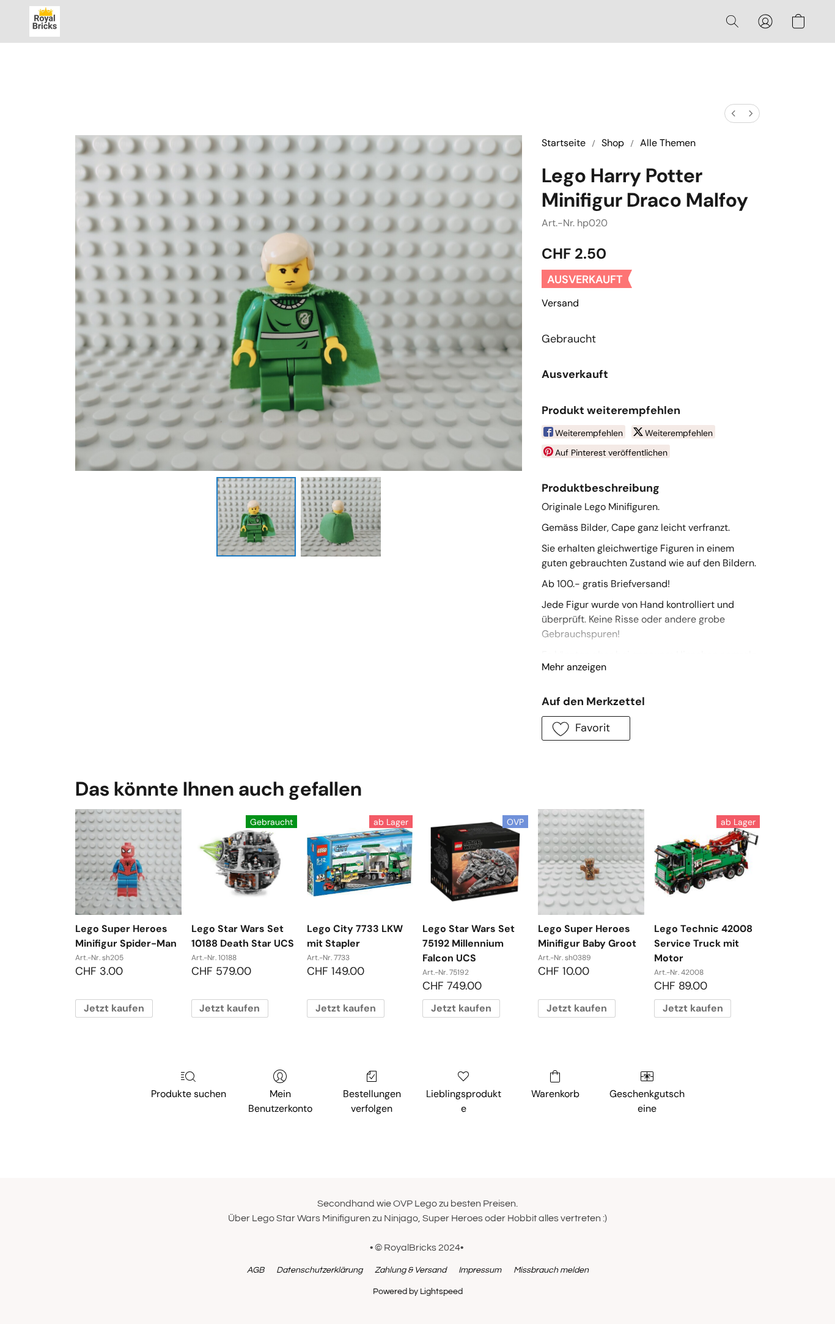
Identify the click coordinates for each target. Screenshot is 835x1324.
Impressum (479, 1270)
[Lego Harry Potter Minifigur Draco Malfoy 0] (256, 517)
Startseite (564, 142)
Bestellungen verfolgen (372, 1101)
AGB (255, 1270)
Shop (612, 142)
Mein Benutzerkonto (280, 1101)
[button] (44, 21)
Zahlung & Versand (410, 1270)
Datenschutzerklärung (319, 1270)
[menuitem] (733, 113)
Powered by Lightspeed (418, 1291)
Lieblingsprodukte (463, 1101)
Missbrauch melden (551, 1270)
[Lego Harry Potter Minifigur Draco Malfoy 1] (340, 517)
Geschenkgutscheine (647, 1101)
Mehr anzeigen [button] (574, 666)
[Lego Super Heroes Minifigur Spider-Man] (128, 862)
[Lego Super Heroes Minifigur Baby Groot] (591, 862)
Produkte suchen (188, 1093)
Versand (560, 303)
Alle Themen (668, 142)
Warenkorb (555, 1093)
